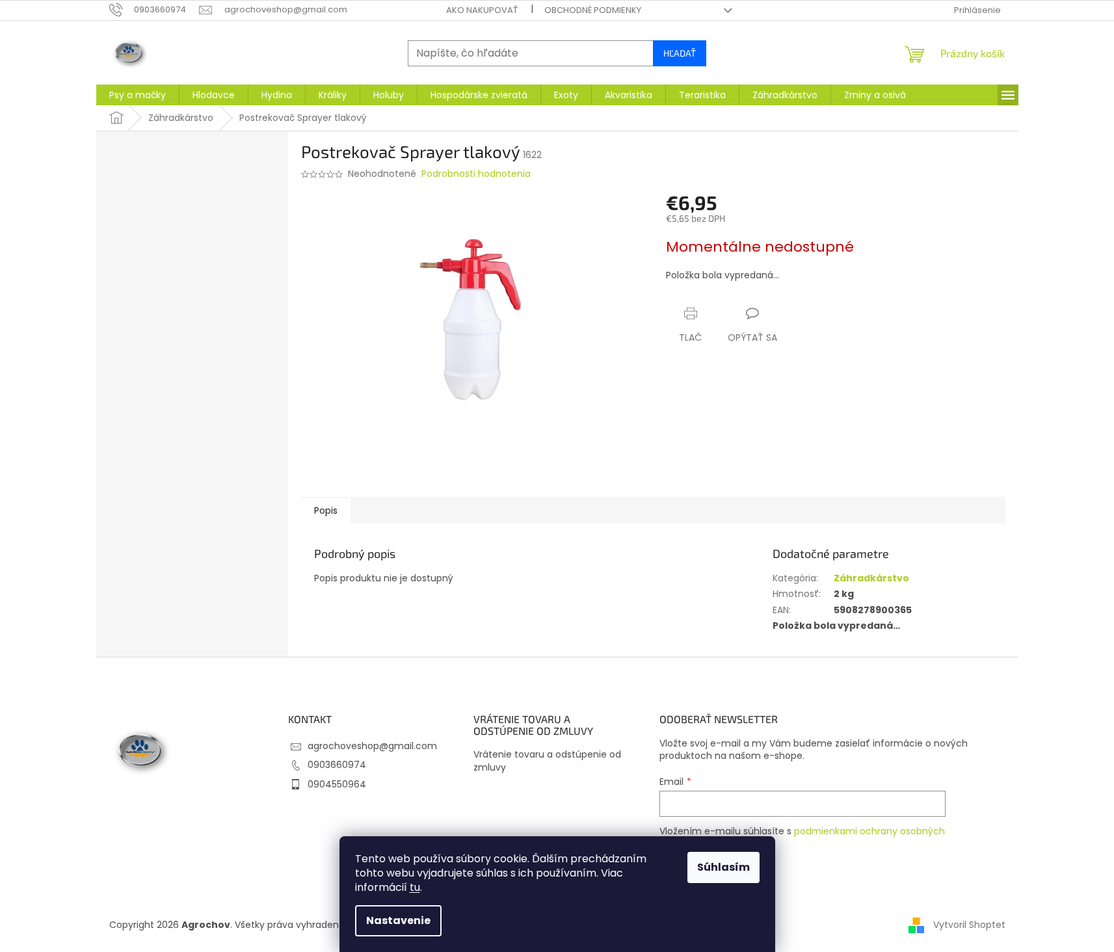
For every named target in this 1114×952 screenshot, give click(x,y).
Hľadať (679, 53)
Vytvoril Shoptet (969, 924)
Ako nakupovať (482, 10)
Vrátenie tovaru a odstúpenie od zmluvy (547, 760)
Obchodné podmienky (592, 10)
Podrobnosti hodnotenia (476, 174)
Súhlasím (723, 867)
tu (415, 887)
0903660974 (337, 764)
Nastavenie (398, 920)
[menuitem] (137, 95)
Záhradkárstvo (871, 578)
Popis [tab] (326, 510)
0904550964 (337, 784)
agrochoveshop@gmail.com (372, 745)
